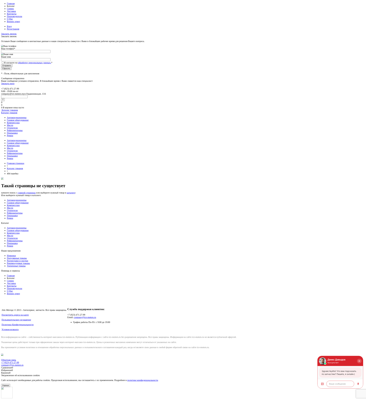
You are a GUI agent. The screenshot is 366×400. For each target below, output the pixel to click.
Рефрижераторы (15, 130)
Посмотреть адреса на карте (15, 315)
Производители (14, 16)
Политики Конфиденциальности (18, 324)
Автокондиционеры (16, 117)
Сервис (10, 8)
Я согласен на (28, 62)
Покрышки (12, 133)
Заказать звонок (9, 34)
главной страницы (27, 192)
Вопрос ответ (13, 21)
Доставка (11, 11)
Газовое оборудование (18, 120)
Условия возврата (10, 329)
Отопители (12, 128)
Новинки (11, 255)
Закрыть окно (7, 83)
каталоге (71, 192)
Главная (11, 3)
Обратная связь (8, 360)
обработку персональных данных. (34, 62)
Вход (9, 26)
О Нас (10, 19)
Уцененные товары (16, 266)
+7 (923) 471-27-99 (10, 362)
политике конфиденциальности (142, 380)
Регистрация (13, 29)
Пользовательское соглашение (16, 320)
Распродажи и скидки (17, 261)
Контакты (11, 14)
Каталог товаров (9, 110)
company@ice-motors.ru (85, 317)
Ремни (10, 135)
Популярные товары (17, 258)
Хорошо (5, 385)
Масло (10, 125)
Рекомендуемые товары (18, 263)
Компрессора (13, 122)
